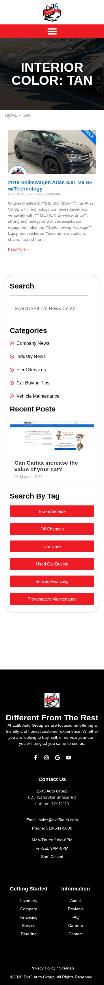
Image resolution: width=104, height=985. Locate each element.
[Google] (57, 757)
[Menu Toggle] (52, 31)
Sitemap (66, 968)
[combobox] (49, 308)
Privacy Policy (42, 968)
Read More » (18, 249)
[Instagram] (46, 757)
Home (11, 115)
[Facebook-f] (35, 757)
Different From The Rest (52, 717)
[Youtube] (68, 757)
